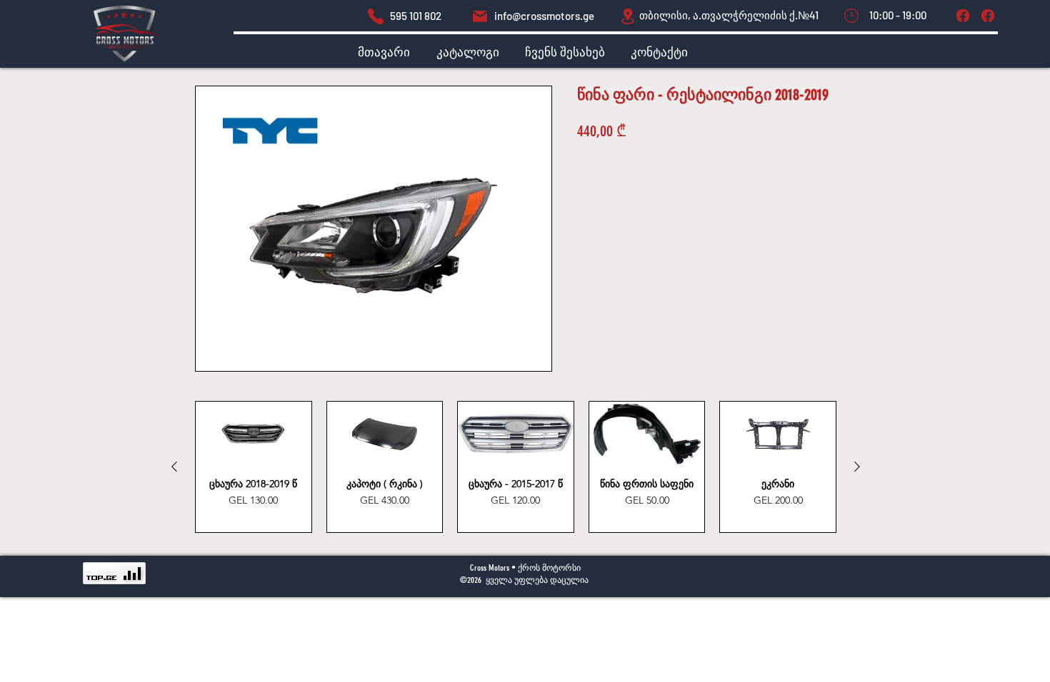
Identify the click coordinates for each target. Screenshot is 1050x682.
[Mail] (480, 16)
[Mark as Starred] (851, 15)
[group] (516, 467)
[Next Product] (857, 466)
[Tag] (962, 16)
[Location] (628, 16)
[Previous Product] (174, 466)
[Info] (988, 15)
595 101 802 (415, 15)
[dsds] (375, 16)
